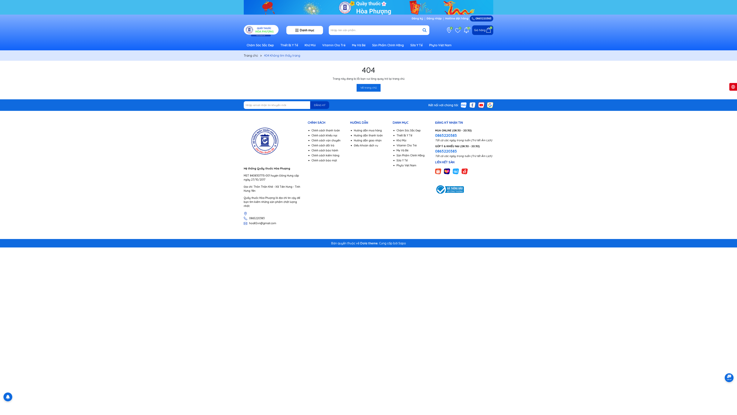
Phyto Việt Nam (440, 45)
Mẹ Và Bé (359, 45)
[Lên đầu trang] (729, 392)
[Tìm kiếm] (424, 30)
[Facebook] (472, 105)
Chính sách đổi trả (322, 145)
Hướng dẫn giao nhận (368, 140)
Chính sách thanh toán (325, 130)
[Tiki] (456, 171)
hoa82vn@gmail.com (262, 223)
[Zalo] (464, 105)
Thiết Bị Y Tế (289, 45)
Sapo (402, 243)
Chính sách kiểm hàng (325, 155)
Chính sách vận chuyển (325, 140)
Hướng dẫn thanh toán (368, 135)
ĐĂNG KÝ (319, 105)
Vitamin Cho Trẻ (333, 45)
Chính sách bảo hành (324, 150)
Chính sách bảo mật (324, 160)
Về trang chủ (368, 87)
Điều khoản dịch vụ (366, 145)
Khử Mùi (310, 45)
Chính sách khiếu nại (324, 135)
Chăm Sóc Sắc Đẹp (260, 45)
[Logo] (262, 30)
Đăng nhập (434, 18)
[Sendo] (465, 171)
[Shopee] (438, 171)
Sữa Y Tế (416, 45)
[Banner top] (368, 7)
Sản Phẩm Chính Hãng (388, 45)
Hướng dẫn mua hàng (368, 130)
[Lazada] (447, 171)
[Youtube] (481, 105)
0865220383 (483, 18)
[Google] (490, 105)
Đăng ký (417, 18)
